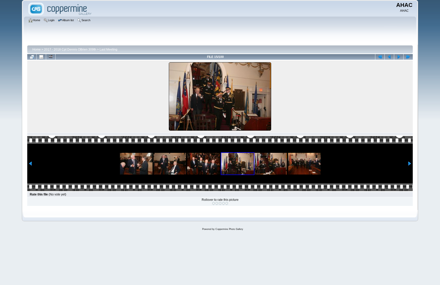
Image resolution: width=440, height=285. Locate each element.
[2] (216, 203)
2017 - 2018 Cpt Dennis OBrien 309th (70, 49)
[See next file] (398, 57)
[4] (223, 203)
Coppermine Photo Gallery (229, 229)
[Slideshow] (50, 57)
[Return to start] (379, 57)
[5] (226, 203)
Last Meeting (108, 49)
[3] (220, 203)
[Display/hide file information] (41, 57)
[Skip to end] (408, 57)
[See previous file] (389, 57)
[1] (213, 203)
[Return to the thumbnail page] (31, 57)
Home (36, 49)
